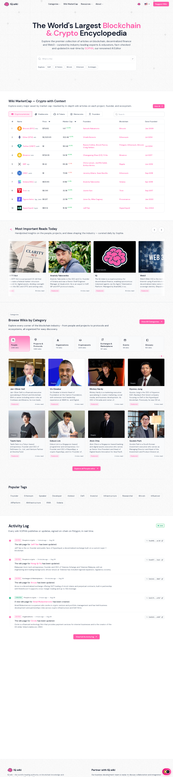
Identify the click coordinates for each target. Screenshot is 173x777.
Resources (86, 4)
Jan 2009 (149, 128)
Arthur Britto (89, 165)
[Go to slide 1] (159, 356)
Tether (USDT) (29, 146)
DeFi (49, 67)
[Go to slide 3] (163, 356)
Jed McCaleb (101, 163)
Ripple (122, 164)
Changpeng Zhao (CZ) (92, 155)
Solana (122, 182)
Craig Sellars (88, 147)
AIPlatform (15, 502)
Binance (26, 155)
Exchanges (92, 67)
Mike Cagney (97, 199)
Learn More (130, 78)
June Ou (86, 199)
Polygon (123, 145)
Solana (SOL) (28, 182)
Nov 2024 (149, 208)
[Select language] (147, 4)
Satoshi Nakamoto (91, 128)
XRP (24, 164)
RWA (49, 502)
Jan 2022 (149, 199)
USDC (25, 173)
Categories (53, 4)
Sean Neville (102, 173)
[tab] (20, 114)
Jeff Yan (86, 208)
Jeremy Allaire (89, 173)
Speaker (42, 496)
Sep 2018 (149, 173)
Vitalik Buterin (89, 137)
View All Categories (150, 322)
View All (157, 106)
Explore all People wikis (84, 468)
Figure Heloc (28, 199)
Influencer (155, 496)
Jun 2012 (149, 164)
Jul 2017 (148, 155)
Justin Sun (87, 190)
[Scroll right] (161, 230)
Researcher (127, 496)
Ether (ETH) (28, 137)
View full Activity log (85, 637)
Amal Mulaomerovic (42, 601)
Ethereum (80, 67)
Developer (57, 496)
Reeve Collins (89, 145)
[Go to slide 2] (161, 356)
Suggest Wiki (161, 4)
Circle (34, 620)
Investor (94, 496)
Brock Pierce (102, 145)
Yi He (105, 155)
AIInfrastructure (33, 502)
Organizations (27, 617)
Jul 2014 (148, 137)
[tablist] (55, 114)
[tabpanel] (86, 165)
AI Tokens (58, 67)
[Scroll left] (154, 230)
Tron (25, 190)
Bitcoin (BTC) (29, 128)
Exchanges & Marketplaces (32, 578)
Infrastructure (110, 496)
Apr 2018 (149, 182)
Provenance (124, 199)
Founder (14, 496)
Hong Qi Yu (36, 563)
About (98, 4)
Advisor (71, 496)
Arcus (34, 582)
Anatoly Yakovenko (91, 182)
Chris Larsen (88, 163)
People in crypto (28, 540)
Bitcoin (69, 67)
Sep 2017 (149, 190)
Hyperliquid (28, 208)
